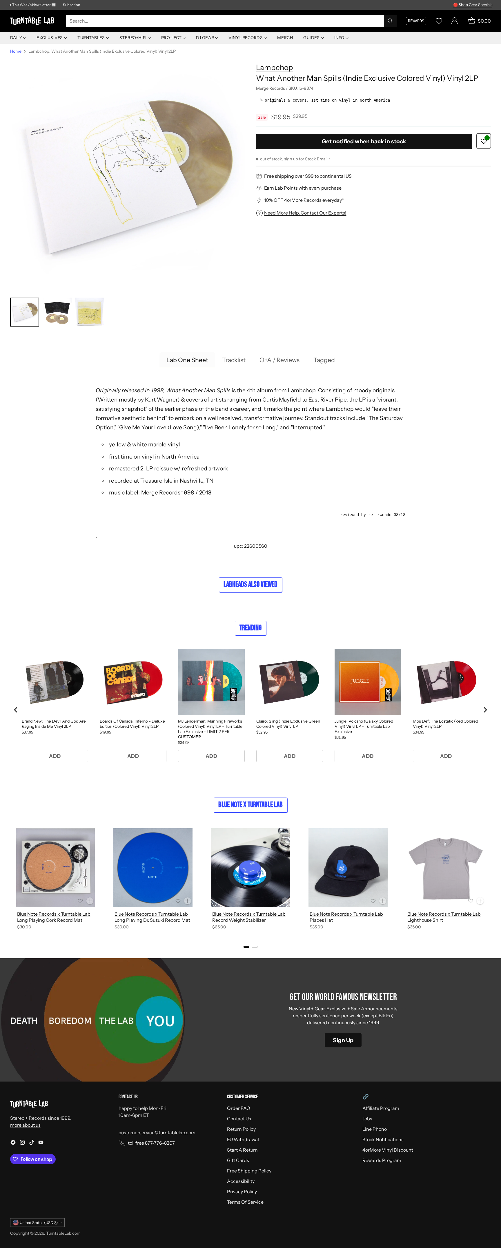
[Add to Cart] (89, 900)
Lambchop (274, 67)
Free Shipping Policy (249, 1171)
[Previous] (12, 880)
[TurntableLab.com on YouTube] (40, 1143)
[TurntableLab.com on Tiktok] (31, 1143)
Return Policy (241, 1129)
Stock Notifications (383, 1139)
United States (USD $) (39, 1222)
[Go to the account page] (454, 20)
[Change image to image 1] (24, 312)
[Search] (390, 21)
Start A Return (242, 1150)
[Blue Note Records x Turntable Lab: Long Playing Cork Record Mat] (55, 867)
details (485, 5)
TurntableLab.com (63, 1233)
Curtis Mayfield (281, 399)
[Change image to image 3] (89, 312)
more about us (25, 1125)
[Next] (489, 880)
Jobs (367, 1118)
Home (15, 51)
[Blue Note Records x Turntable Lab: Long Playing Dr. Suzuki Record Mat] (153, 867)
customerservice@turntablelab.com (157, 1132)
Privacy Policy (242, 1191)
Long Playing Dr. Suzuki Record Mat (152, 920)
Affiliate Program (380, 1108)
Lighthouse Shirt (425, 920)
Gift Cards (238, 1160)
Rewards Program (381, 1160)
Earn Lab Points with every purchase (303, 188)
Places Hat (321, 920)
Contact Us (239, 1118)
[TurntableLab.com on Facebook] (13, 1143)
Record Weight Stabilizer (239, 920)
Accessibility (241, 1181)
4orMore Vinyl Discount (387, 1150)
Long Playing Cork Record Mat (49, 920)
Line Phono (374, 1129)
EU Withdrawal (243, 1139)
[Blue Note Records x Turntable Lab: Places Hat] (348, 867)
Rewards (416, 21)
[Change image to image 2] (57, 312)
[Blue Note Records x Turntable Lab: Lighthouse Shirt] (445, 867)
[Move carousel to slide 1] (246, 947)
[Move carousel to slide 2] (254, 947)
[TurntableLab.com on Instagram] (22, 1143)
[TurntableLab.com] (33, 21)
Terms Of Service (245, 1202)
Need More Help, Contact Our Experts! (305, 213)
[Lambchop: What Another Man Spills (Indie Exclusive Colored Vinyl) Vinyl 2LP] (127, 174)
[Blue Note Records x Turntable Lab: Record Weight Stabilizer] (250, 867)
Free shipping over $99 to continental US (308, 176)
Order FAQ (238, 1108)
